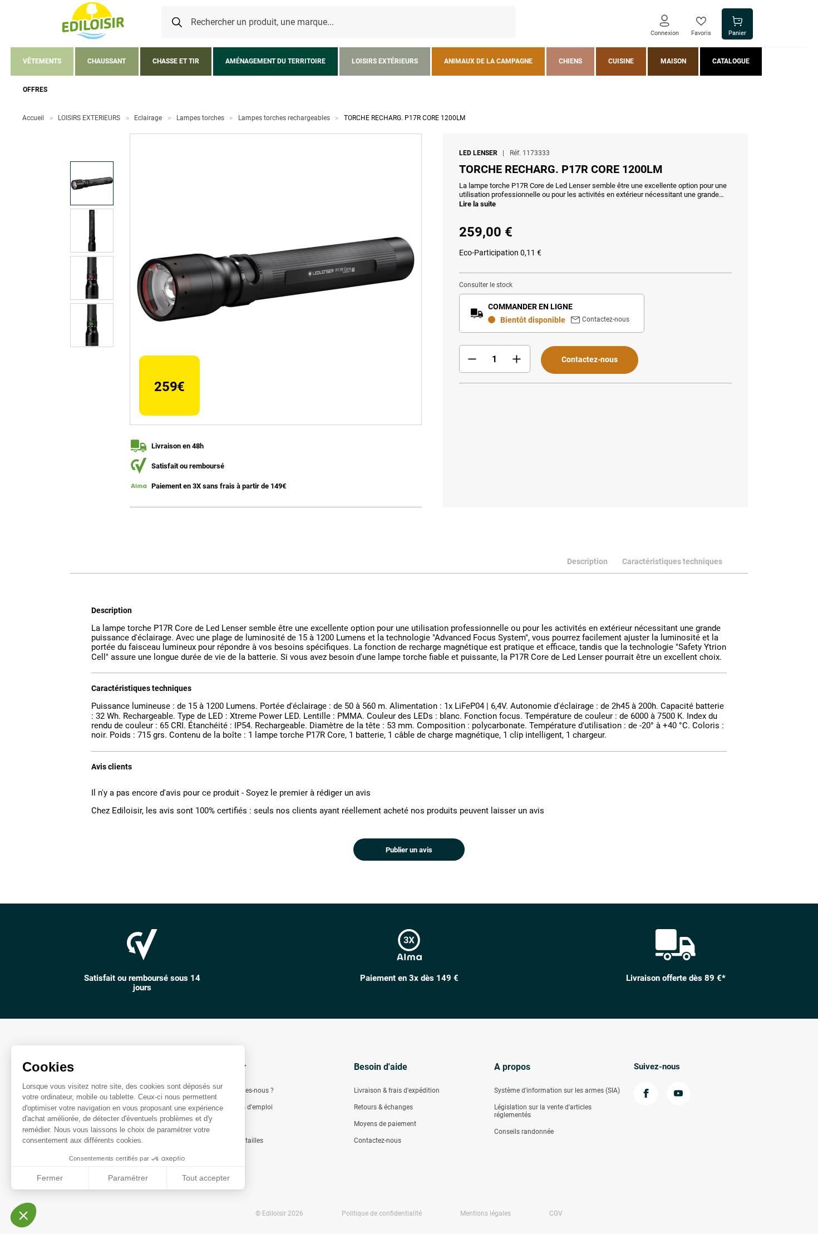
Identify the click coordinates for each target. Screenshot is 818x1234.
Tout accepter (206, 1177)
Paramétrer (128, 1177)
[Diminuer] (472, 358)
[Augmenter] (517, 358)
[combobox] (338, 22)
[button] (23, 1215)
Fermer (50, 1177)
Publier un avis (409, 850)
